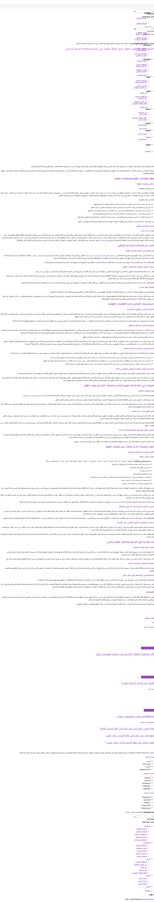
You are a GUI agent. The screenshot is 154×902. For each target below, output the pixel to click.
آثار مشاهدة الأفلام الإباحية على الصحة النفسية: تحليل (125, 654)
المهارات (147, 12)
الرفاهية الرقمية (141, 96)
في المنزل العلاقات (140, 102)
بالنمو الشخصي (115, 502)
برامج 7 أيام (143, 128)
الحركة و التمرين (141, 853)
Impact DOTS (146, 805)
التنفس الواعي (141, 856)
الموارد (147, 130)
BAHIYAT (147, 802)
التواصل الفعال (141, 23)
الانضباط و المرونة (140, 834)
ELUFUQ (147, 777)
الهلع (97, 271)
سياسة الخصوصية (144, 769)
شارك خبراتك (146, 763)
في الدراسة (143, 112)
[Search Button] (135, 11)
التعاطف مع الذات (140, 840)
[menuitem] (147, 137)
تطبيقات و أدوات (149, 710)
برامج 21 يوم (142, 134)
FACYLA (147, 780)
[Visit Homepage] (151, 8)
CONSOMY (146, 788)
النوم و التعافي (141, 848)
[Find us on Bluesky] (151, 1)
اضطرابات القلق (146, 230)
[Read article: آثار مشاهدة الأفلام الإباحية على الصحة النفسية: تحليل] (77, 638)
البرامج (148, 123)
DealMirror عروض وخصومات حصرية (135, 716)
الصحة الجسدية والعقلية (30, 395)
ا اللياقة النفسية (52, 416)
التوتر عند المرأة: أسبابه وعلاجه (137, 683)
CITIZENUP (146, 786)
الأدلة (148, 91)
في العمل (143, 93)
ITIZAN (151, 43)
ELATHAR (147, 799)
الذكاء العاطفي (141, 18)
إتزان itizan (149, 618)
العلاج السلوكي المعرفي (39, 255)
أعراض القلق (39, 271)
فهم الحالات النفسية (139, 118)
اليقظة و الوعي (141, 845)
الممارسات (146, 842)
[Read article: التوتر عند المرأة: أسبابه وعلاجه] (77, 667)
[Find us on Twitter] (153, 1)
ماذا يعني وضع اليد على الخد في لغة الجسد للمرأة (127, 728)
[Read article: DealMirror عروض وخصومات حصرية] (77, 700)
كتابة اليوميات (142, 851)
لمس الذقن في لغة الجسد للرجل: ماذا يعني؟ (130, 742)
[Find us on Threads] (149, 1)
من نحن (148, 761)
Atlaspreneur (146, 797)
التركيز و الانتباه (141, 837)
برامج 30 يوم (142, 125)
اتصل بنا (148, 766)
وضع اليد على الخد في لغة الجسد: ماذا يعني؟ (129, 735)
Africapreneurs (145, 808)
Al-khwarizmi (146, 783)
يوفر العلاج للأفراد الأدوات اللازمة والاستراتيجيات (101, 255)
